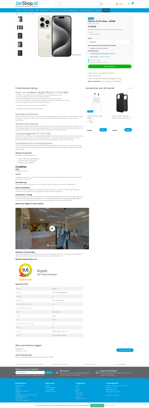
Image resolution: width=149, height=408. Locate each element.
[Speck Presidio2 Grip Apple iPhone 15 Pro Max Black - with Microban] (122, 103)
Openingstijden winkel (21, 396)
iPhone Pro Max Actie (86, 10)
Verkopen (98, 10)
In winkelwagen (111, 66)
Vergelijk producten (51, 391)
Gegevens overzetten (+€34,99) (99, 48)
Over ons (17, 387)
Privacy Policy (19, 398)
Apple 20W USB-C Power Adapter (95, 117)
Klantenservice (19, 385)
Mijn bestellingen (50, 387)
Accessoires (54, 10)
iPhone (18, 10)
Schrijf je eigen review (93, 23)
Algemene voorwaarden (22, 391)
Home (17, 14)
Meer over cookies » (110, 405)
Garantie (17, 389)
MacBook (31, 10)
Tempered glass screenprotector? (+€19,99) (102, 53)
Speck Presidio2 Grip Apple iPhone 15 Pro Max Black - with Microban (121, 117)
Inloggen (48, 385)
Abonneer (49, 372)
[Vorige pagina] (129, 88)
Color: (90, 38)
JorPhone (106, 10)
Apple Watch (44, 10)
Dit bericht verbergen (97, 405)
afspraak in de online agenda (72, 198)
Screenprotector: (93, 51)
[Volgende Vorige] (132, 88)
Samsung (63, 10)
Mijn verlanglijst (50, 389)
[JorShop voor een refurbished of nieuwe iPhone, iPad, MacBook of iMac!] (26, 4)
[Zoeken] (100, 4)
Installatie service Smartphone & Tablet (26, 395)
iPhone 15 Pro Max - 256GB (27, 14)
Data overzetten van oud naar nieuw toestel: (102, 45)
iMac (37, 10)
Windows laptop (73, 10)
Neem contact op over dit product (110, 81)
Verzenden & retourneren (22, 400)
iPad (24, 10)
